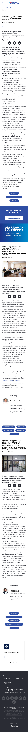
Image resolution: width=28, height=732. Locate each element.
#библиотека (14, 620)
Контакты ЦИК (19, 678)
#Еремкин (14, 193)
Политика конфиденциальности (14, 714)
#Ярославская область (14, 617)
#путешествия (8, 430)
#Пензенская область (14, 197)
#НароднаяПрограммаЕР (14, 624)
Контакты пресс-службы (7, 683)
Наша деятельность (12, 7)
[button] (10, 662)
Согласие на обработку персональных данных (14, 718)
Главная (4, 7)
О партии (5, 676)
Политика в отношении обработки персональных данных (14, 716)
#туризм (14, 434)
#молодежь (20, 430)
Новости (21, 7)
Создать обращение (14, 218)
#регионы (21, 426)
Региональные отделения (7, 679)
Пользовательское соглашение (14, 713)
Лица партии (18, 676)
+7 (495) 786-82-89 (14, 690)
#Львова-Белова (8, 426)
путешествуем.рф (7, 380)
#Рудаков (14, 628)
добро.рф (17, 380)
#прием (14, 200)
